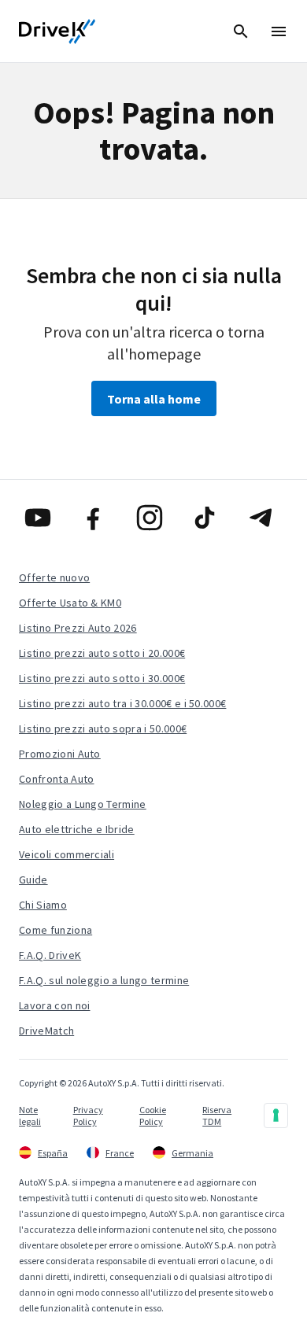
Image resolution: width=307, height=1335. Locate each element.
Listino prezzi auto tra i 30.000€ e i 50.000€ (122, 703)
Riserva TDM (216, 1115)
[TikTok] (209, 518)
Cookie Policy (152, 1115)
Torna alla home (154, 399)
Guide (33, 879)
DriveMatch (46, 1030)
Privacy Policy (88, 1115)
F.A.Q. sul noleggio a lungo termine (104, 980)
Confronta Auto (56, 779)
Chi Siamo (43, 905)
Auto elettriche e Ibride (77, 829)
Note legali (30, 1115)
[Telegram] (265, 518)
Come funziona (55, 930)
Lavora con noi (54, 1005)
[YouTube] (42, 518)
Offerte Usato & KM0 (70, 603)
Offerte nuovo (54, 577)
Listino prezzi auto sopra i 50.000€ (103, 728)
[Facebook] (98, 518)
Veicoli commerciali (66, 854)
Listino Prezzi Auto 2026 (78, 628)
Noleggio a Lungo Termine (82, 804)
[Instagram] (154, 518)
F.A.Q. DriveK (50, 955)
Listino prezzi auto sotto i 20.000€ (102, 653)
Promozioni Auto (60, 754)
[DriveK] (57, 31)
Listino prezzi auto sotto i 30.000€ (102, 678)
